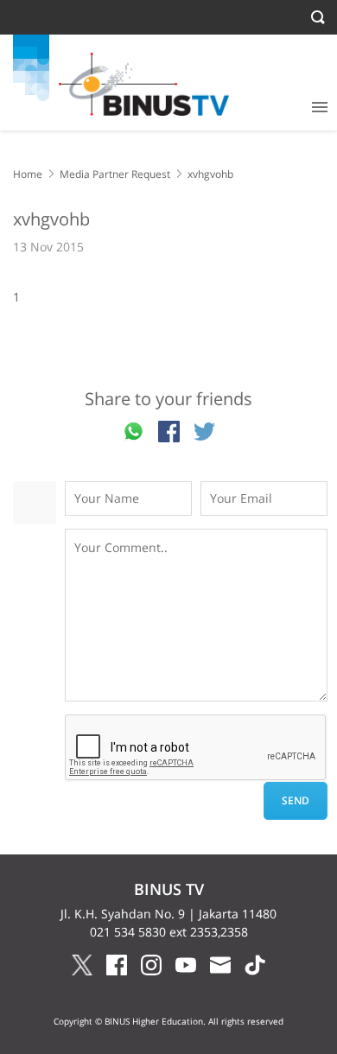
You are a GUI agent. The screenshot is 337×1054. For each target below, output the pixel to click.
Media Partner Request (115, 174)
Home (27, 174)
